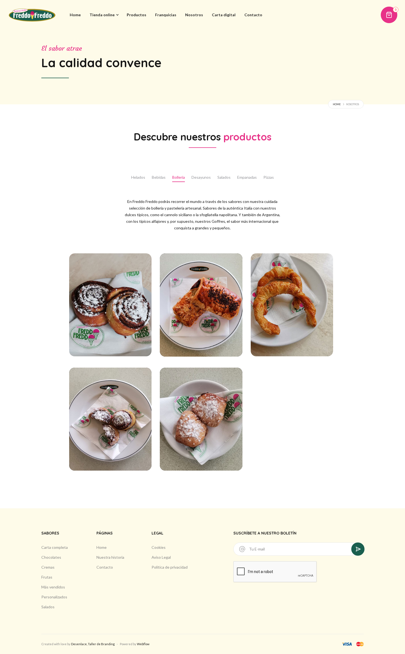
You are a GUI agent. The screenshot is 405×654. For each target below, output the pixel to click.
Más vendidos (53, 587)
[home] (32, 15)
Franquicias (165, 14)
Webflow (143, 644)
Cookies (159, 547)
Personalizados (54, 597)
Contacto (253, 14)
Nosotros (194, 14)
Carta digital (224, 14)
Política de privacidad (170, 567)
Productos (136, 14)
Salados (48, 606)
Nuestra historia (110, 557)
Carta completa (54, 547)
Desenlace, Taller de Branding (93, 644)
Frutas (46, 577)
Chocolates (51, 557)
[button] (103, 15)
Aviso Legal (161, 557)
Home (75, 14)
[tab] (138, 177)
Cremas (48, 567)
